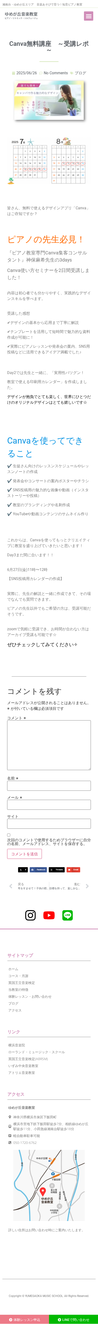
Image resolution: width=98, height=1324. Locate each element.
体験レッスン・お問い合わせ (30, 996)
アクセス (15, 1010)
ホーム (13, 969)
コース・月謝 (18, 975)
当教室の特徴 (18, 989)
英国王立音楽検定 (21, 982)
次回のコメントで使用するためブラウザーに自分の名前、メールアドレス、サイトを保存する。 (49, 842)
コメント (16, 718)
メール (14, 797)
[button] (88, 16)
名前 (12, 778)
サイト (13, 816)
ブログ (80, 73)
